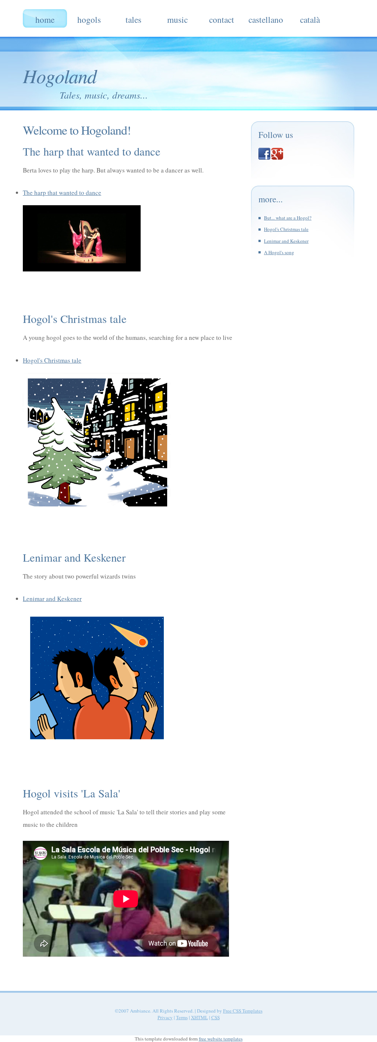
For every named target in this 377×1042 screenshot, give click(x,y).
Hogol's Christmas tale (52, 360)
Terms (182, 1017)
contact (221, 19)
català (310, 19)
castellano (266, 19)
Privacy (165, 1017)
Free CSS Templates (243, 1010)
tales (133, 19)
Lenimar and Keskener (52, 598)
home (44, 19)
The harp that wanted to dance (62, 192)
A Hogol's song (279, 252)
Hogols (89, 19)
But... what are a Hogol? (287, 217)
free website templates (221, 1038)
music (177, 19)
